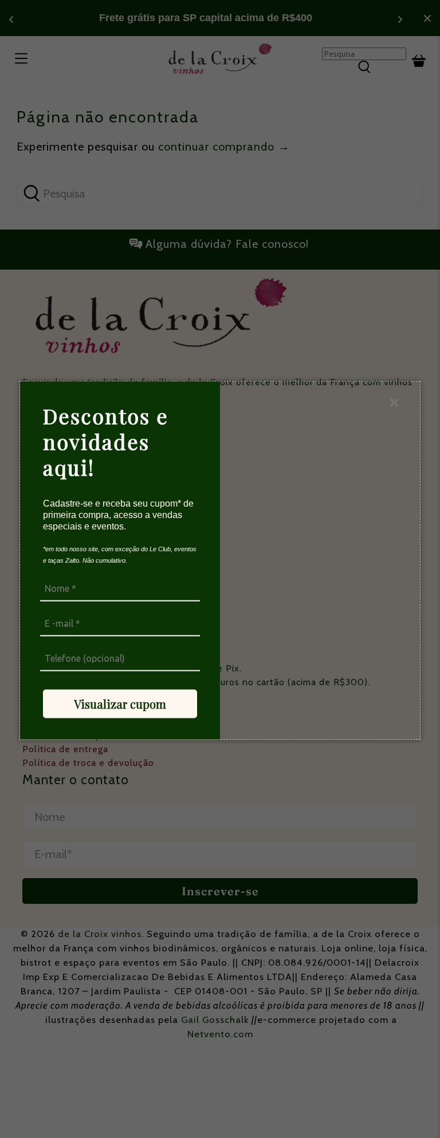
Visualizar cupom (120, 703)
